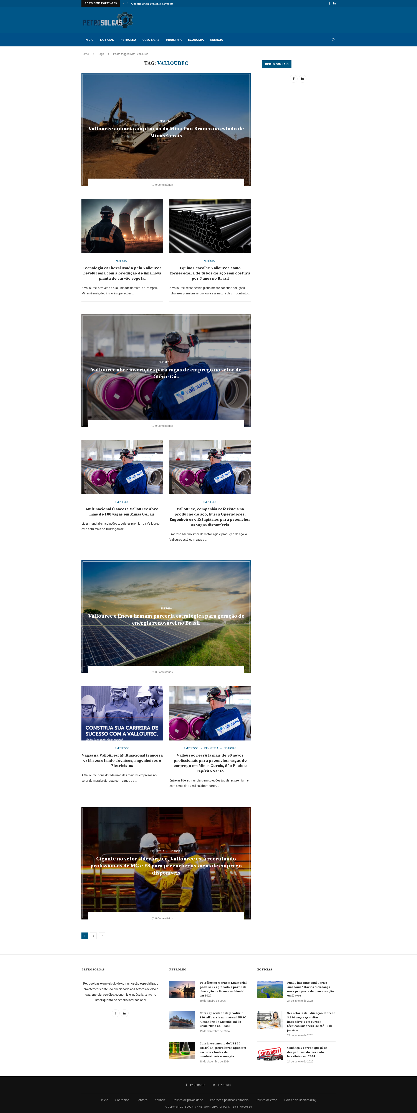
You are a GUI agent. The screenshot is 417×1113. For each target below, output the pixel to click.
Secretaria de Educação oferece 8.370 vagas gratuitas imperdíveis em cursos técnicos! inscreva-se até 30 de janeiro (311, 1021)
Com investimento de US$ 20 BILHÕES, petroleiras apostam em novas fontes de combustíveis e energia (223, 1050)
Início (104, 1100)
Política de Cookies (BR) (300, 1100)
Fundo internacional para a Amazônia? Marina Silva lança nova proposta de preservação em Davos (310, 989)
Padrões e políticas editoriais (229, 1100)
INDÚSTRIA (174, 39)
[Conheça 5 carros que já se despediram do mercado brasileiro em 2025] (270, 1054)
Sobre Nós (122, 1100)
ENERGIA (216, 39)
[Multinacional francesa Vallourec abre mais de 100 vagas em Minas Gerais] (122, 467)
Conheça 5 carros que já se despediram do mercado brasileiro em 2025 (307, 1052)
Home (85, 54)
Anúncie (160, 1100)
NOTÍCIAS (107, 39)
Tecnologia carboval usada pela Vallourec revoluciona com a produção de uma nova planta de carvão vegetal (122, 273)
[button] (123, 3)
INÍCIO (89, 39)
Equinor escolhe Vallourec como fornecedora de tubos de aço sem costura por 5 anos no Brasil (210, 273)
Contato (141, 1100)
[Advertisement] (298, 122)
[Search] (333, 40)
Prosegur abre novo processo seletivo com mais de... (167, 3)
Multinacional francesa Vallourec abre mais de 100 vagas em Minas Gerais (122, 512)
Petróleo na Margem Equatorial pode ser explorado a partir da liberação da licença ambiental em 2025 (223, 989)
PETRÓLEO (128, 39)
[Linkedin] (334, 3)
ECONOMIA (196, 39)
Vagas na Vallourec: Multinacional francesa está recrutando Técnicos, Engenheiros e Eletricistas (122, 760)
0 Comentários (164, 184)
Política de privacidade (188, 1100)
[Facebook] (329, 3)
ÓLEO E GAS (150, 39)
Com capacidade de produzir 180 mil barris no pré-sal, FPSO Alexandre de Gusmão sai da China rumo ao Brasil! (223, 1019)
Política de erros (266, 1100)
